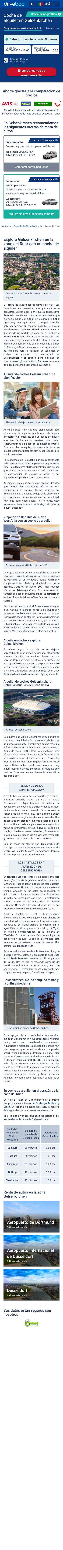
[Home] (14, 4)
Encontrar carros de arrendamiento (31, 72)
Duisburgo (41, 1103)
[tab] (23, 27)
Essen (7, 1106)
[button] (32, 4)
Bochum (52, 1103)
